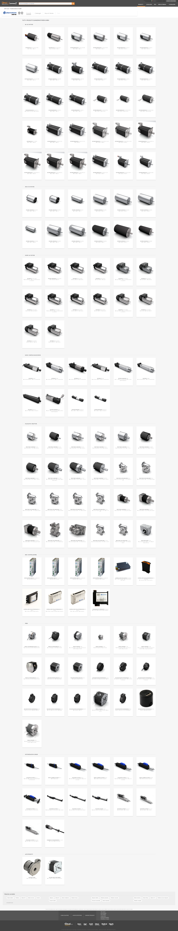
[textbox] (45, 3)
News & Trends (162, 4)
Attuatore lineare (74, 897)
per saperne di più (10, 902)
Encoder (38, 897)
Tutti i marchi (103, 911)
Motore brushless (137, 897)
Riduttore (17, 897)
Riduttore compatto (137, 900)
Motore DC (24, 897)
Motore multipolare (65, 897)
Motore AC (57, 897)
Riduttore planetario (104, 897)
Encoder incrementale (96, 900)
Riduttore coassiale (114, 897)
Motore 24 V (153, 897)
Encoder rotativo (53, 900)
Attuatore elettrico (95, 897)
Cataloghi (149, 4)
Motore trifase (145, 897)
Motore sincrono (31, 897)
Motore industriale (106, 900)
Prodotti (140, 4)
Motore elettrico (10, 897)
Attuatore (51, 897)
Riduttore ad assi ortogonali (163, 897)
